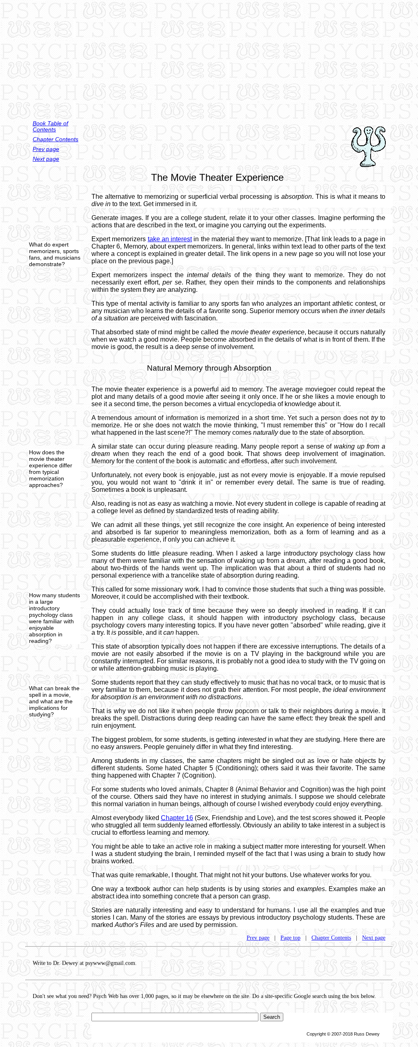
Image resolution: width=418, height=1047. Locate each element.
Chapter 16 (177, 817)
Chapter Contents (55, 139)
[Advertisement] (209, 57)
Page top (290, 938)
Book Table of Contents (50, 126)
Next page (46, 159)
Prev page (46, 149)
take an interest (170, 239)
